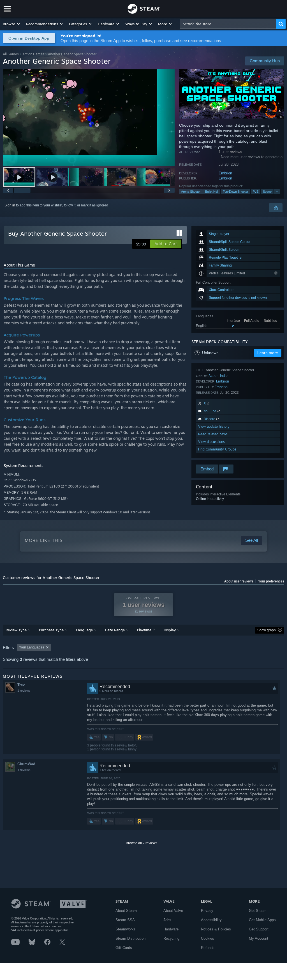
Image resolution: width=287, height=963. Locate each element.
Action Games (33, 54)
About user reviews (238, 581)
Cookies (207, 938)
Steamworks (125, 929)
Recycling (171, 938)
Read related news (213, 434)
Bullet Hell (211, 191)
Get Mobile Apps (262, 920)
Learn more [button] (267, 352)
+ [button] (277, 191)
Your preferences (271, 581)
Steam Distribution (130, 938)
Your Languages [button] (31, 647)
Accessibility (211, 920)
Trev (21, 685)
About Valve (173, 911)
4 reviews (24, 769)
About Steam (126, 911)
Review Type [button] (16, 630)
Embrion (225, 173)
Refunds (207, 948)
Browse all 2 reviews (141, 843)
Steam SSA (125, 920)
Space (267, 191)
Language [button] (84, 630)
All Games (11, 54)
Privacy (207, 911)
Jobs (167, 920)
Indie (224, 376)
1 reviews (24, 690)
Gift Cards (123, 948)
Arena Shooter (191, 191)
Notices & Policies (216, 929)
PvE (255, 191)
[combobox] (228, 24)
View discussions (211, 442)
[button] (11, 23)
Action (213, 376)
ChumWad (26, 764)
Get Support (259, 929)
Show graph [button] (266, 630)
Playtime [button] (144, 630)
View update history (214, 426)
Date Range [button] (115, 630)
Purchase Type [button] (51, 630)
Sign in (9, 205)
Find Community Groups (217, 449)
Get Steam (258, 911)
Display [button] (170, 630)
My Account (258, 938)
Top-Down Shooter (235, 191)
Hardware (171, 929)
